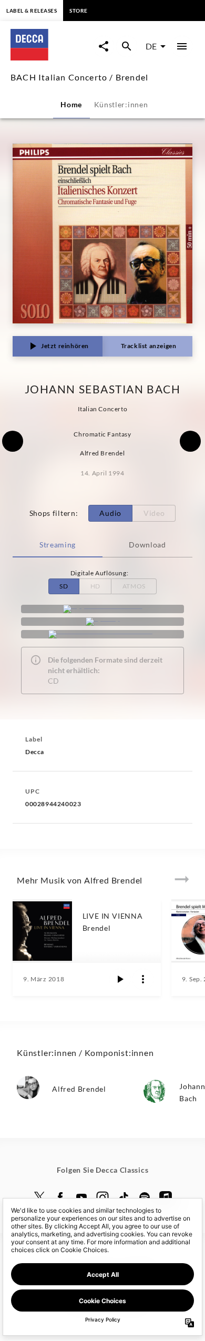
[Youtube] (81, 1197)
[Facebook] (60, 1197)
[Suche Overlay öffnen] (126, 46)
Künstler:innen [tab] (121, 104)
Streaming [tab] (57, 544)
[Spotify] (102, 621)
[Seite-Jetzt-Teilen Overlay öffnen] (103, 46)
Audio (110, 513)
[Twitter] (39, 1197)
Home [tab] (71, 104)
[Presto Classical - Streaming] (102, 634)
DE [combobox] (151, 46)
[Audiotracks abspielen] (119, 979)
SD (63, 586)
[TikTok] (123, 1197)
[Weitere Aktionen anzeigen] (142, 979)
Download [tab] (147, 544)
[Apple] (165, 1197)
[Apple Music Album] (102, 609)
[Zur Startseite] (52, 57)
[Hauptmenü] (181, 46)
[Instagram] (102, 1197)
